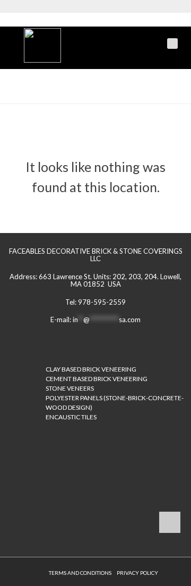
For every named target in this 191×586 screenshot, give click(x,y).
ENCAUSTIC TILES (71, 417)
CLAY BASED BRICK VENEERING (91, 369)
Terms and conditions (80, 573)
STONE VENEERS (70, 388)
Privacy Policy (137, 573)
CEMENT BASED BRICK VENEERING (96, 379)
